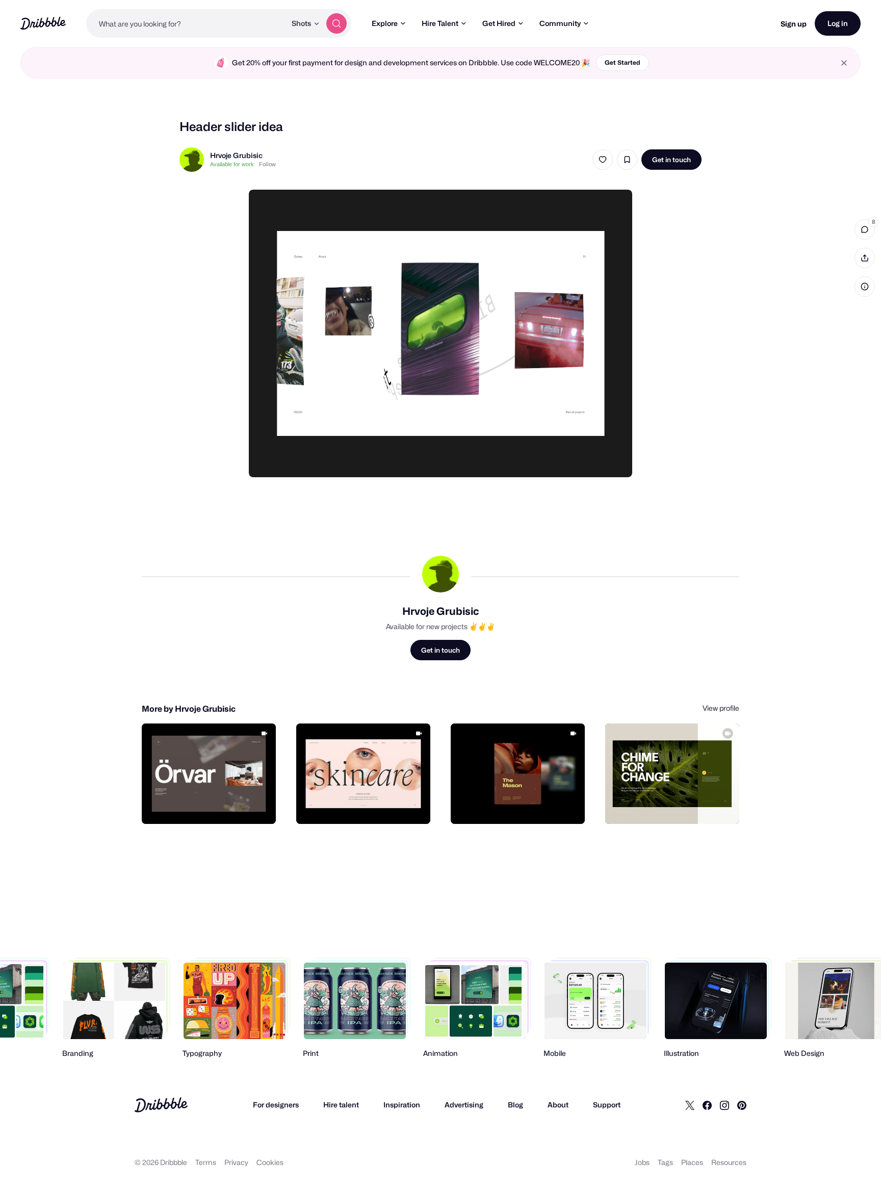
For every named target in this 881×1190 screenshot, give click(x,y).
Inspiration (401, 1104)
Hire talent (341, 1104)
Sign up (794, 23)
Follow (267, 164)
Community (560, 23)
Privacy (236, 1162)
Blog (515, 1104)
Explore (385, 23)
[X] (689, 1104)
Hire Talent (440, 23)
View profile (721, 708)
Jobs (642, 1162)
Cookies (269, 1162)
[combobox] (186, 23)
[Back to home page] (43, 23)
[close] (844, 63)
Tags (665, 1162)
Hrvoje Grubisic (236, 155)
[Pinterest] (741, 1104)
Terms (205, 1162)
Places (692, 1162)
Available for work (232, 164)
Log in (837, 23)
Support (606, 1104)
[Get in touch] (216, 805)
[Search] (336, 23)
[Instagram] (724, 1104)
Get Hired (498, 23)
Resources (728, 1162)
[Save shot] (627, 159)
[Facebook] (707, 1104)
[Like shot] (602, 159)
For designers (276, 1104)
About (558, 1104)
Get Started (622, 62)
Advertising (464, 1104)
